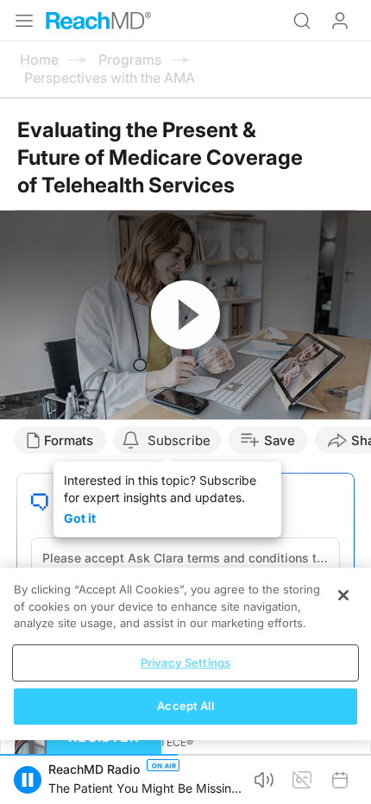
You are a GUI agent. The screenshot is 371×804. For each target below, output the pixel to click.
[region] (185, 654)
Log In (340, 20)
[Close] (343, 595)
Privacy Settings (185, 662)
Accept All (185, 706)
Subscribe (179, 440)
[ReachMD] (98, 21)
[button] (27, 780)
